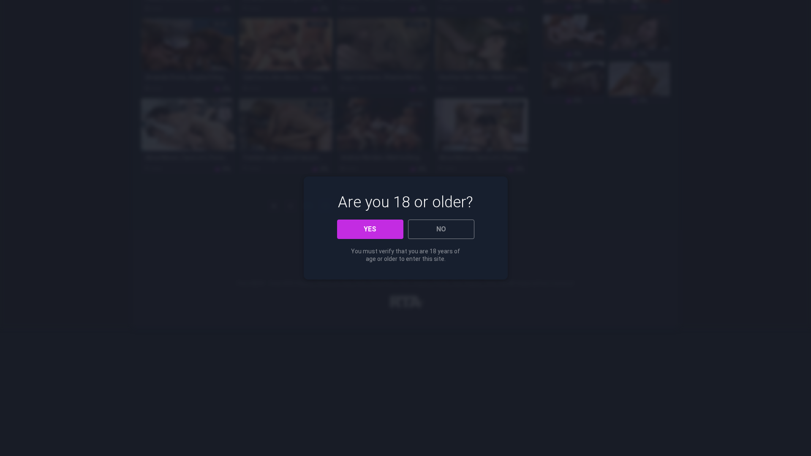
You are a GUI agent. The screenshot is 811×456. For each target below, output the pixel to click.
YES (370, 229)
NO (441, 229)
